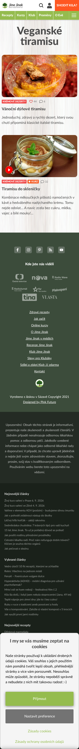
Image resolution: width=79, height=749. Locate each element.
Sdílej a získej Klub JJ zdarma (39, 364)
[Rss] (50, 250)
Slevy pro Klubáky (39, 358)
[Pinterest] (39, 250)
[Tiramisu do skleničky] (39, 156)
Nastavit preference (39, 716)
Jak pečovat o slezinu (16, 548)
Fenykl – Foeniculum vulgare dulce (24, 576)
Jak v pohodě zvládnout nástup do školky (28, 515)
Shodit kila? (67, 5)
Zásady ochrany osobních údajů (39, 742)
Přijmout (39, 699)
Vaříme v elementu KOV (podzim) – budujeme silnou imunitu (39, 510)
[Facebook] (17, 250)
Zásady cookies (39, 731)
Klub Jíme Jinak (39, 351)
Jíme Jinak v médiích (39, 338)
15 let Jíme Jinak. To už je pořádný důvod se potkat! (34, 530)
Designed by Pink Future (39, 402)
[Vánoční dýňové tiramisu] (39, 76)
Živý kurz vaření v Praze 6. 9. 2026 (24, 500)
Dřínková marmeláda (16, 632)
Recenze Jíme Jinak (39, 345)
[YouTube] (61, 250)
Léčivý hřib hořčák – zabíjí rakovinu (24, 520)
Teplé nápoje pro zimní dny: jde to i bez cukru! (30, 599)
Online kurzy (39, 325)
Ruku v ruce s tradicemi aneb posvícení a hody (31, 604)
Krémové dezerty (14, 101)
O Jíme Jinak (39, 332)
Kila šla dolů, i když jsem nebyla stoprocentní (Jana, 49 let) (37, 594)
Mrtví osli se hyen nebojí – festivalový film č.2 (30, 589)
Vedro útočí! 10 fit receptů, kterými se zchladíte (31, 566)
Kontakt (39, 371)
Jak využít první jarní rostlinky (21, 614)
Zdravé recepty (39, 312)
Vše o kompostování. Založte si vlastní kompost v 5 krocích (38, 609)
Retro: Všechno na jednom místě (23, 571)
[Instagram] (28, 250)
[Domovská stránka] (12, 6)
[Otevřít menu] (74, 15)
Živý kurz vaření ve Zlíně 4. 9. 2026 (24, 505)
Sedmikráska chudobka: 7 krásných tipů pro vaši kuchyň (36, 525)
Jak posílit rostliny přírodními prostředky (27, 535)
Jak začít (39, 318)
